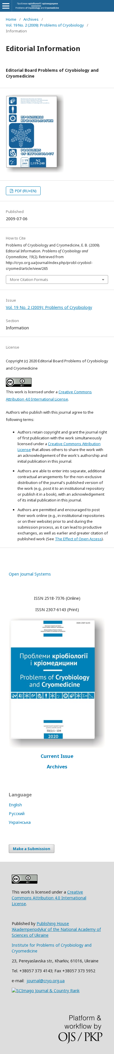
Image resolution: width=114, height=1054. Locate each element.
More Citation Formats (29, 279)
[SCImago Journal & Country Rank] (46, 990)
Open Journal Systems (30, 574)
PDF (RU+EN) (25, 190)
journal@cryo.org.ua (46, 980)
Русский (17, 813)
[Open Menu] (6, 6)
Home (11, 19)
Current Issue (57, 756)
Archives (31, 19)
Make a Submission (31, 848)
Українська (20, 822)
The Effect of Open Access (78, 538)
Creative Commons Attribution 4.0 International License (49, 897)
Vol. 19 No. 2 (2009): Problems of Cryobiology (45, 25)
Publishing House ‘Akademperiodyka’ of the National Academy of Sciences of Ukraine (56, 929)
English (15, 804)
